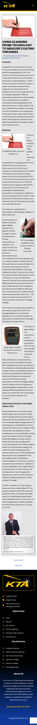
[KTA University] (9, 636)
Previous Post (18, 560)
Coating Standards (9, 56)
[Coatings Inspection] (11, 648)
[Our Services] (8, 625)
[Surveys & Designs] (10, 663)
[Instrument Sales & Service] (13, 633)
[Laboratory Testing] (11, 659)
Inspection (5, 58)
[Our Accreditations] (11, 629)
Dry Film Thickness (22, 56)
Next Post (18, 565)
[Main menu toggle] (33, 5)
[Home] (6, 618)
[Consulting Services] (11, 667)
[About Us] (7, 621)
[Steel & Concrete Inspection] (14, 652)
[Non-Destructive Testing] (13, 655)
